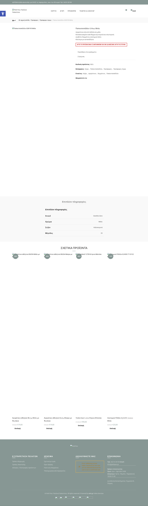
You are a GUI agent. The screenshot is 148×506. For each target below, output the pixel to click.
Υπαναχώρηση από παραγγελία (54, 471)
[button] (3, 13)
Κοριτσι (54, 11)
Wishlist (126, 10)
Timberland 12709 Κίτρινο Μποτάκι (89, 418)
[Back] (14, 20)
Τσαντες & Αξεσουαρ (87, 11)
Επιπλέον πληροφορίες (74, 201)
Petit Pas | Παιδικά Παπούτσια (56, 493)
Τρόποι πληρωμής (18, 461)
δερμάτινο (101, 73)
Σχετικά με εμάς (49, 461)
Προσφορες (72, 11)
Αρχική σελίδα (24, 20)
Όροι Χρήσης (48, 464)
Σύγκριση (81, 56)
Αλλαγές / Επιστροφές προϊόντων (24, 468)
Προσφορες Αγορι (45, 20)
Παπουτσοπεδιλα (96, 69)
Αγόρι (85, 73)
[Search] (120, 11)
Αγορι (62, 11)
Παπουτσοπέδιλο (112, 73)
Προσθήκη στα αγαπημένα (87, 52)
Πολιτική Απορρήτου (51, 468)
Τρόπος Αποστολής (18, 464)
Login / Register (115, 11)
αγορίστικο (92, 73)
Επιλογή (18, 428)
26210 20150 (115, 462)
